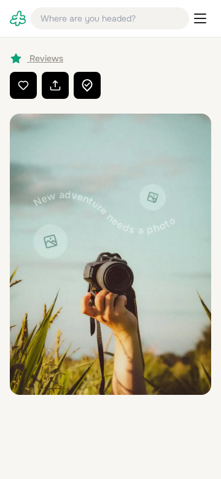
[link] (18, 18)
